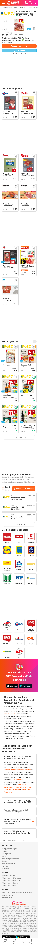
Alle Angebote (6, 854)
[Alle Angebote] (35, 341)
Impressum (5, 866)
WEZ (15, 7)
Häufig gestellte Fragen (9, 849)
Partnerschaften (7, 898)
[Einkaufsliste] (30, 3)
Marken (4, 856)
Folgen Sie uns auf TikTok (10, 885)
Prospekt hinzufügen (8, 863)
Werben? (5, 851)
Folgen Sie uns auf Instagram (11, 880)
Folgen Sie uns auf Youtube (10, 883)
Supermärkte (19, 780)
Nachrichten (5, 868)
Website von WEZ (10, 714)
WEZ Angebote (10, 341)
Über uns (5, 861)
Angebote (22, 7)
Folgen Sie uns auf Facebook (11, 878)
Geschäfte (8, 7)
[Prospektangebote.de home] (14, 3)
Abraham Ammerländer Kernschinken (17, 770)
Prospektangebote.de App (10, 859)
